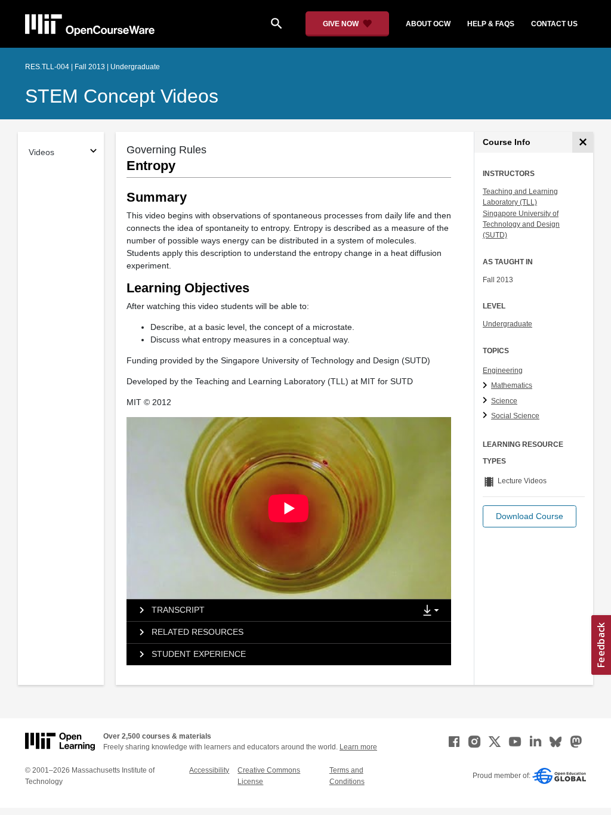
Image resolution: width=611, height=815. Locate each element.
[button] (529, 516)
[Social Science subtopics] (487, 416)
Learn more (358, 747)
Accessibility (209, 770)
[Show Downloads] (433, 611)
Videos (41, 152)
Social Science (515, 416)
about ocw (428, 24)
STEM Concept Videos (121, 96)
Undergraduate (507, 324)
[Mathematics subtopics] (487, 386)
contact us (554, 24)
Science (504, 401)
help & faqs (490, 24)
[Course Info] (582, 142)
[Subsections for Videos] (93, 152)
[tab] (270, 610)
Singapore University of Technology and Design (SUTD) (521, 224)
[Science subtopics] (487, 401)
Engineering (503, 370)
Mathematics (511, 385)
